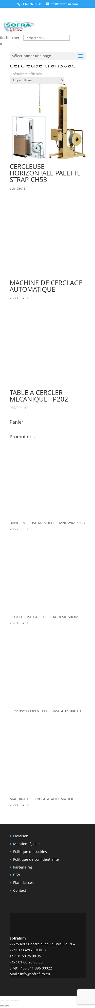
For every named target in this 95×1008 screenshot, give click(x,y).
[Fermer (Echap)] (17, 1000)
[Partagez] (12, 1000)
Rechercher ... (12, 37)
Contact (19, 890)
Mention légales (26, 843)
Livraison (20, 836)
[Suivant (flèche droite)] (7, 1006)
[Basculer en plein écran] (7, 1000)
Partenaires (23, 867)
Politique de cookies (30, 851)
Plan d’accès (23, 882)
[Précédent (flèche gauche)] (2, 1006)
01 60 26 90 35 (31, 4)
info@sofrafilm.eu (35, 973)
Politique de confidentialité (36, 859)
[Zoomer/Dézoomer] (2, 1000)
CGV (16, 874)
